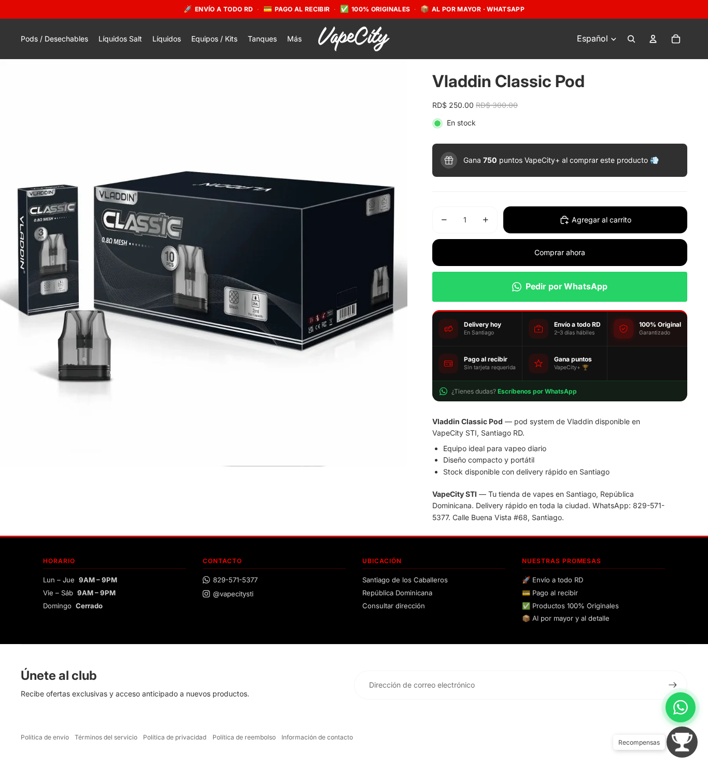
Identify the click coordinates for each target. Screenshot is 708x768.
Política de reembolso (244, 737)
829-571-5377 (235, 580)
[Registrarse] (673, 685)
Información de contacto (317, 737)
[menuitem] (294, 38)
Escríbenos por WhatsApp (537, 391)
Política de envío (45, 737)
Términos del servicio (106, 737)
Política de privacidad (174, 737)
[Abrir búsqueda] (631, 38)
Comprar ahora (559, 252)
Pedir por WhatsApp (567, 286)
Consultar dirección (393, 606)
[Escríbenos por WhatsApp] (680, 707)
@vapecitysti (233, 594)
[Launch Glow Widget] (682, 742)
